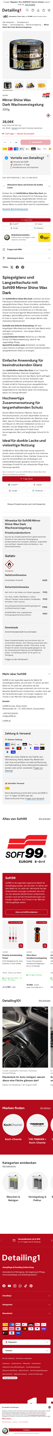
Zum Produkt (26, 4)
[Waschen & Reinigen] (13, 1182)
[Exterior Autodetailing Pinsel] (13, 934)
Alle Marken (45, 1108)
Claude (39, 224)
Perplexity (39, 228)
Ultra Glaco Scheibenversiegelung (36, 956)
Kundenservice (16, 1363)
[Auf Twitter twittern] (12, 267)
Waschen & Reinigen (13, 1198)
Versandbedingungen (33, 1367)
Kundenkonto (36, 1363)
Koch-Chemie (13, 1139)
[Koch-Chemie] (13, 1125)
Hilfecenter (26, 1363)
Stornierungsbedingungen (39, 1370)
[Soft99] (26, 849)
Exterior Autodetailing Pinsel (12, 956)
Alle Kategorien (9, 1166)
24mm (10, 973)
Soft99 (5, 95)
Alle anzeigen (45, 819)
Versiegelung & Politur (37, 1198)
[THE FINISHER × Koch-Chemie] (37, 1125)
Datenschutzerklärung (9, 1370)
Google (15, 228)
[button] (43, 10)
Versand (14, 128)
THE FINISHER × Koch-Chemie (37, 1141)
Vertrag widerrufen (10, 1378)
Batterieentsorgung (20, 1374)
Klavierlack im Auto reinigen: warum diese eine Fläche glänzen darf (23, 1078)
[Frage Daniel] (32, 10)
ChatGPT (15, 224)
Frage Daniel (27, 220)
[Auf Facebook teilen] (17, 267)
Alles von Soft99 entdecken (26, 912)
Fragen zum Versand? (34, 798)
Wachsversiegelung (33, 25)
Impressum (6, 1363)
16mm (4, 973)
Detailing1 (11, 1358)
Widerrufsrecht (24, 1370)
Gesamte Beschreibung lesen (15, 209)
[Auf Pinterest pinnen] (22, 267)
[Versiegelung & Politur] (37, 1182)
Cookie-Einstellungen (35, 1374)
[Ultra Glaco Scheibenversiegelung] (37, 934)
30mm (19, 973)
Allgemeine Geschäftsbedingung (13, 1367)
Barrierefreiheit (7, 1374)
